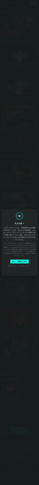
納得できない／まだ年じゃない (19, 266)
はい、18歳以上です (19, 261)
